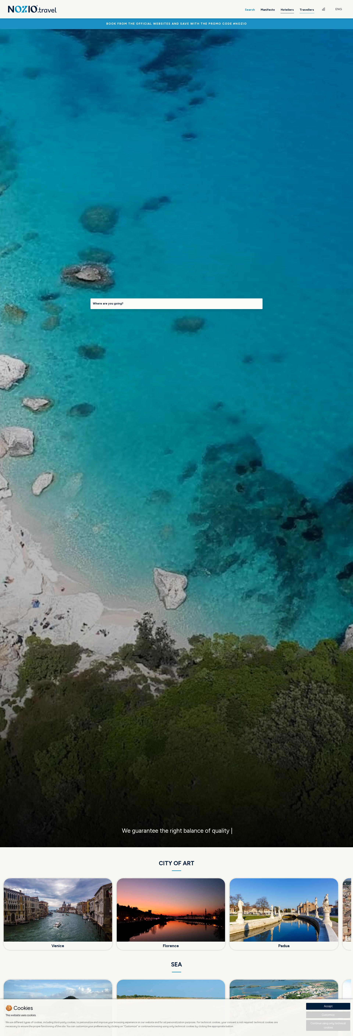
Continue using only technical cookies (328, 1025)
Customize (328, 1014)
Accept (328, 1006)
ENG (338, 9)
